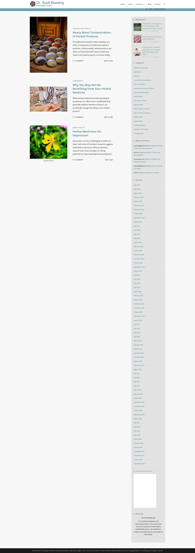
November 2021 (139, 357)
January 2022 (138, 349)
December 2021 (139, 353)
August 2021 (138, 369)
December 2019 (139, 451)
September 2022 (139, 316)
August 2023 (138, 271)
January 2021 (138, 398)
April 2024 (137, 238)
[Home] (146, 9)
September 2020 (139, 415)
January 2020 (138, 447)
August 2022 (138, 320)
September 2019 (139, 464)
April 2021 (137, 386)
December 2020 (139, 402)
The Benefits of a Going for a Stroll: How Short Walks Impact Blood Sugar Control (152, 26)
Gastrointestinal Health (141, 92)
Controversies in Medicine (142, 80)
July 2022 (136, 324)
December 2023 (139, 255)
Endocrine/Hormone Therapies (144, 88)
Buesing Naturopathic (144, 471)
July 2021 (136, 374)
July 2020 (136, 423)
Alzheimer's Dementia (141, 68)
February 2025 (138, 197)
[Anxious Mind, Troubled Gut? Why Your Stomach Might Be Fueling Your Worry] (137, 52)
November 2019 (139, 456)
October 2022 (138, 312)
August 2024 (138, 222)
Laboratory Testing (140, 101)
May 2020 (137, 431)
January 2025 (138, 201)
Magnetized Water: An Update (149, 173)
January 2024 (138, 251)
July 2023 (136, 275)
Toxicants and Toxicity (82, 29)
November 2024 (139, 210)
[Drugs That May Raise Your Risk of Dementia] (137, 39)
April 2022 (137, 337)
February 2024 (138, 246)
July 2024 (136, 226)
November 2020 (139, 406)
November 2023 (139, 259)
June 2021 (137, 378)
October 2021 (138, 361)
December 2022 (139, 304)
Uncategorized (138, 133)
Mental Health (79, 128)
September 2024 (139, 218)
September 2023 (139, 267)
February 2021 (138, 394)
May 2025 (137, 185)
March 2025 (137, 193)
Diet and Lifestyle (139, 84)
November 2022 (139, 308)
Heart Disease (138, 96)
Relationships (138, 117)
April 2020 (137, 435)
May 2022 (137, 333)
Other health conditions (142, 109)
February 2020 (138, 443)
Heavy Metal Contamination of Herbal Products (92, 34)
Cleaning (136, 76)
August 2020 (138, 419)
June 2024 (137, 230)
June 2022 (137, 328)
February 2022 (138, 345)
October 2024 (138, 214)
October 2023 (138, 263)
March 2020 (137, 439)
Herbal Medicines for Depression (87, 133)
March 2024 (137, 242)
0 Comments (79, 61)
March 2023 (137, 292)
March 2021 (137, 390)
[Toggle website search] (164, 4)
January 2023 (138, 300)
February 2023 (138, 296)
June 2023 (137, 279)
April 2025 (137, 189)
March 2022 (137, 341)
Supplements (78, 81)
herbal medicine (159, 9)
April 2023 (137, 287)
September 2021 (139, 365)
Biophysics (137, 72)
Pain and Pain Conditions (142, 113)
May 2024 (137, 234)
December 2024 (139, 205)
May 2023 (137, 283)
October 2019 (138, 460)
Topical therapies (139, 125)
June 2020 (137, 427)
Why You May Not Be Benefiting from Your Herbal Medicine (92, 88)
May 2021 (137, 382)
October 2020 (138, 410)
